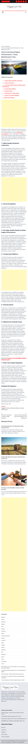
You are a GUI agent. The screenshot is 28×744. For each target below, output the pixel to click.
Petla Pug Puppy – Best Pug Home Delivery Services (12, 674)
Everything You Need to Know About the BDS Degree (12, 718)
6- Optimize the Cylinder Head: (11, 93)
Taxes (2, 659)
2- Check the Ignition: (9, 82)
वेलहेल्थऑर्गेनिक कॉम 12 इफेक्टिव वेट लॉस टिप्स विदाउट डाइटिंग (11, 720)
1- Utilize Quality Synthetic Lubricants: (13, 80)
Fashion (3, 624)
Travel (2, 663)
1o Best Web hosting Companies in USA (9, 716)
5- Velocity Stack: (8, 91)
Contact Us (3, 729)
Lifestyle (3, 645)
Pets (2, 652)
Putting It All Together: (9, 97)
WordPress (21, 742)
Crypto (2, 619)
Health (2, 633)
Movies (2, 647)
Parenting (3, 649)
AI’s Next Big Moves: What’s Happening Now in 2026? (13, 680)
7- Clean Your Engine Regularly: (11, 95)
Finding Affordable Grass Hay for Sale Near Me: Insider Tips (13, 457)
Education (3, 621)
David (3, 59)
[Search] (26, 12)
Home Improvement (5, 635)
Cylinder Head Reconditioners (12, 408)
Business (3, 406)
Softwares (3, 654)
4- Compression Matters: (10, 88)
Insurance (3, 640)
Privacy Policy (4, 734)
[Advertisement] (14, 28)
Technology (3, 661)
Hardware (3, 631)
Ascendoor (8, 742)
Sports (2, 656)
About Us (3, 727)
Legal (2, 642)
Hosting (3, 638)
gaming (2, 628)
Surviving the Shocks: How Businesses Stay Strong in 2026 (12, 426)
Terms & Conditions (5, 736)
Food (2, 626)
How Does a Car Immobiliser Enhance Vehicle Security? (12, 488)
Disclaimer (3, 732)
